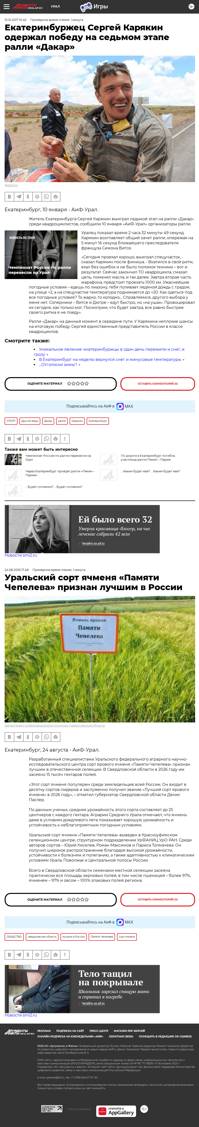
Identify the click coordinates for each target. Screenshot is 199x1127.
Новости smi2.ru (21, 555)
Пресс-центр (99, 1031)
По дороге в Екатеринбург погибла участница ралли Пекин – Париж (148, 457)
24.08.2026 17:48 (17, 570)
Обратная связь (121, 1036)
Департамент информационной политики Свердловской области (55, 725)
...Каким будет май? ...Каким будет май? (150, 471)
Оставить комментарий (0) (158, 383)
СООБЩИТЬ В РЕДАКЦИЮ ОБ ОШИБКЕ (165, 1036)
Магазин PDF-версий (129, 1031)
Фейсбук (11, 185)
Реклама (44, 1031)
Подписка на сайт (70, 1031)
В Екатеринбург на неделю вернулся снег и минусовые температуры (110, 359)
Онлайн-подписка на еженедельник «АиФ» (70, 1036)
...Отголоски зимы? (58, 364)
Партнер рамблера (79, 1109)
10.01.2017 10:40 (15, 20)
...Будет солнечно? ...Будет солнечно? (54, 487)
